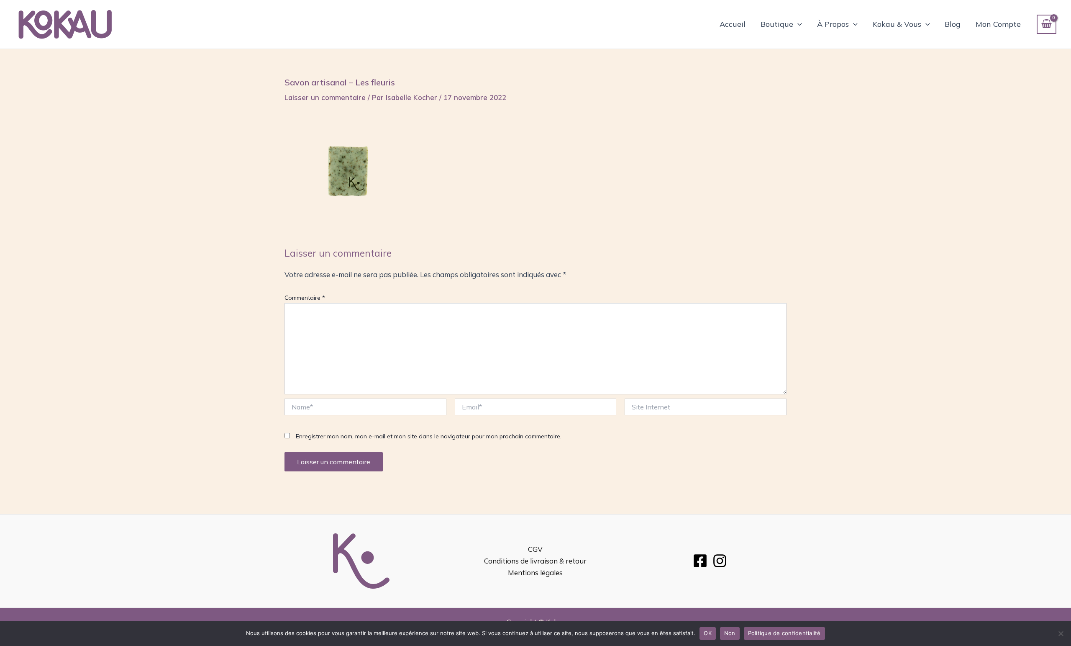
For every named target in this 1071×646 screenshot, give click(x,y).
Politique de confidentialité (784, 633)
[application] (797, 24)
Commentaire (304, 297)
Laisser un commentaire (325, 97)
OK (708, 633)
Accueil (733, 24)
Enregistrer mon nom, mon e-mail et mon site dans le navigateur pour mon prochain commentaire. (428, 436)
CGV (535, 549)
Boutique (777, 24)
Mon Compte (998, 24)
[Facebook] (700, 560)
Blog (953, 24)
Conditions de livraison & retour (535, 560)
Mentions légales (535, 572)
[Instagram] (719, 560)
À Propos (833, 24)
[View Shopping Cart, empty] (1046, 24)
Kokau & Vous (897, 24)
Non (729, 633)
